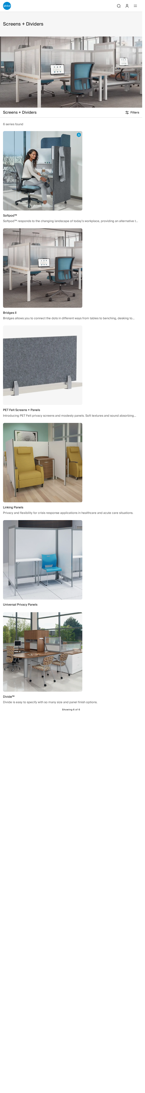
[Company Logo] (7, 6)
